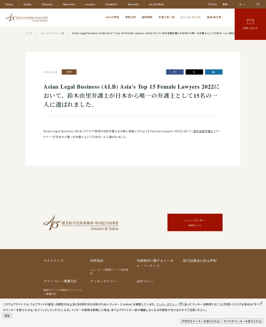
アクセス (212, 4)
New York (69, 4)
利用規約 (96, 260)
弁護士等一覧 (166, 17)
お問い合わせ (250, 28)
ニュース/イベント (190, 17)
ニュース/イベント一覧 (52, 33)
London (90, 4)
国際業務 (147, 17)
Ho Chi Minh (156, 4)
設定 (7, 315)
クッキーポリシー (103, 281)
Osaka (27, 4)
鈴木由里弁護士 (203, 131)
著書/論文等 (214, 17)
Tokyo (9, 4)
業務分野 (130, 17)
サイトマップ (53, 260)
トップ (29, 33)
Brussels (133, 4)
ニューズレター (195, 222)
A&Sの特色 (112, 17)
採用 (225, 4)
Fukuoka (47, 4)
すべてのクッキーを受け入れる (243, 321)
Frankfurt (111, 4)
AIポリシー (145, 281)
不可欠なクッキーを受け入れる (201, 321)
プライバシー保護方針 (60, 281)
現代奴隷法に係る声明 (200, 260)
